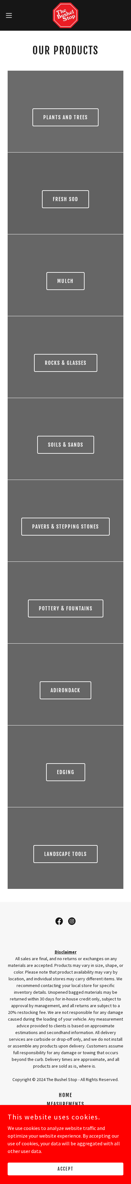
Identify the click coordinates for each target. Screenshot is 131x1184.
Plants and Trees (65, 117)
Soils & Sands (65, 445)
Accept (65, 1169)
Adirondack (65, 690)
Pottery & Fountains (66, 608)
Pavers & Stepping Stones (65, 526)
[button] (12, 15)
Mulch (65, 281)
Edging (65, 772)
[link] (65, 15)
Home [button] (65, 1095)
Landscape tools (65, 854)
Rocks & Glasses (65, 363)
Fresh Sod (65, 199)
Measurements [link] (65, 1104)
